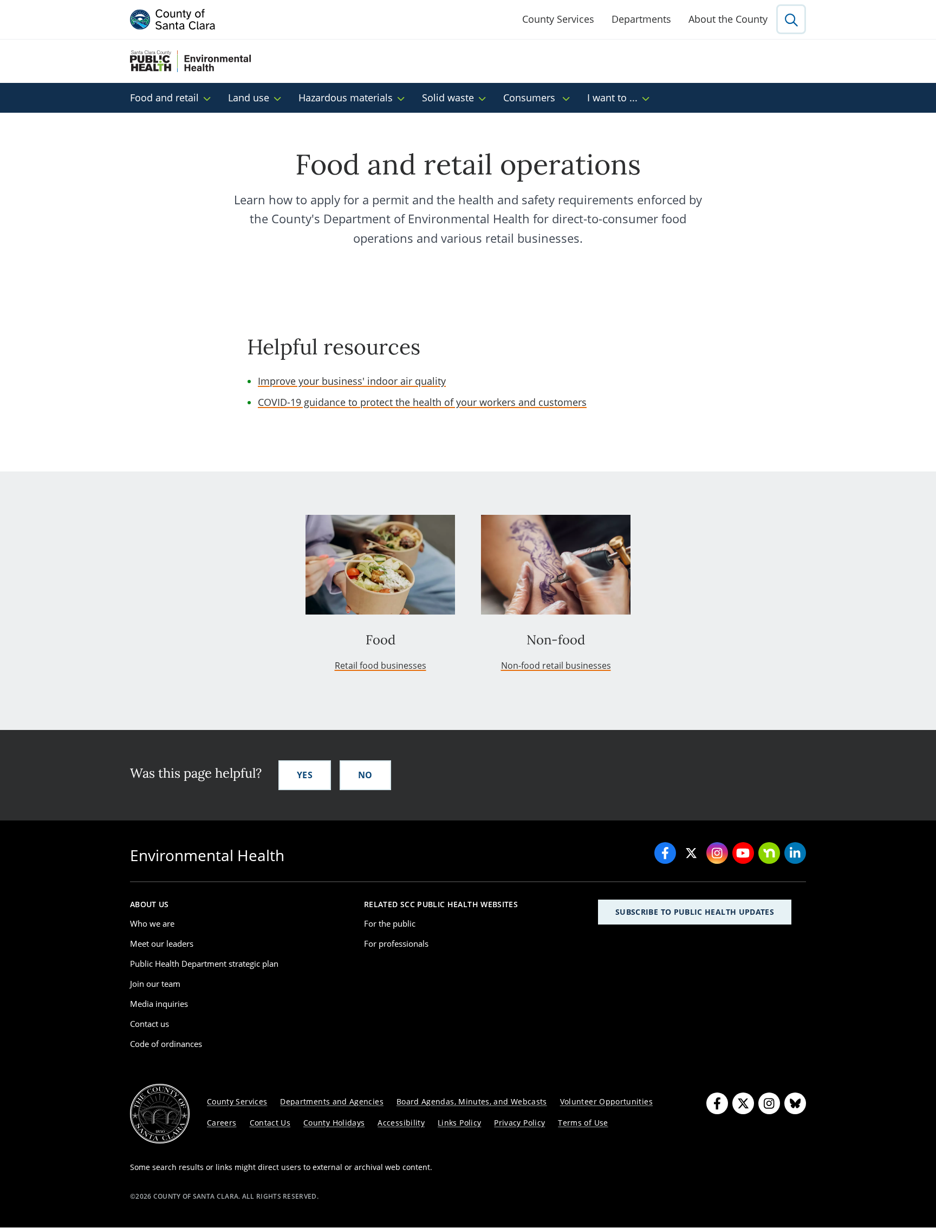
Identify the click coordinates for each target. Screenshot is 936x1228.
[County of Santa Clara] (173, 19)
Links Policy (459, 1122)
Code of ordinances (166, 1043)
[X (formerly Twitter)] (743, 1103)
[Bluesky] (795, 1103)
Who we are (152, 923)
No (365, 775)
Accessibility (401, 1122)
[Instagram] (769, 1103)
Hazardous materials (345, 97)
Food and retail (164, 97)
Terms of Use (583, 1122)
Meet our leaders (161, 943)
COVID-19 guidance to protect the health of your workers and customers (422, 402)
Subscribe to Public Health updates (694, 912)
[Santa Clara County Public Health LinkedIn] (795, 853)
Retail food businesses (380, 665)
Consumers (530, 97)
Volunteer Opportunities (606, 1101)
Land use (248, 97)
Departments (641, 18)
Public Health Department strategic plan (204, 963)
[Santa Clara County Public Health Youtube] (743, 853)
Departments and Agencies (332, 1101)
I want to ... (612, 97)
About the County (728, 18)
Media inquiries (159, 1003)
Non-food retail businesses (556, 665)
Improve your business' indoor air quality (352, 380)
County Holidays (334, 1122)
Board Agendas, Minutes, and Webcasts (471, 1101)
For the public (389, 923)
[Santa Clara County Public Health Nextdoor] (769, 853)
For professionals (396, 943)
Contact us (149, 1023)
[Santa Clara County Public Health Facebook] (665, 853)
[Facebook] (717, 1103)
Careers (222, 1122)
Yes (305, 775)
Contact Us (270, 1122)
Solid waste (448, 97)
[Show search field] (791, 19)
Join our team (155, 983)
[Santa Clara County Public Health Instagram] (717, 853)
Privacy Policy (519, 1122)
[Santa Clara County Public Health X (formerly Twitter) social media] (691, 853)
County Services (558, 18)
